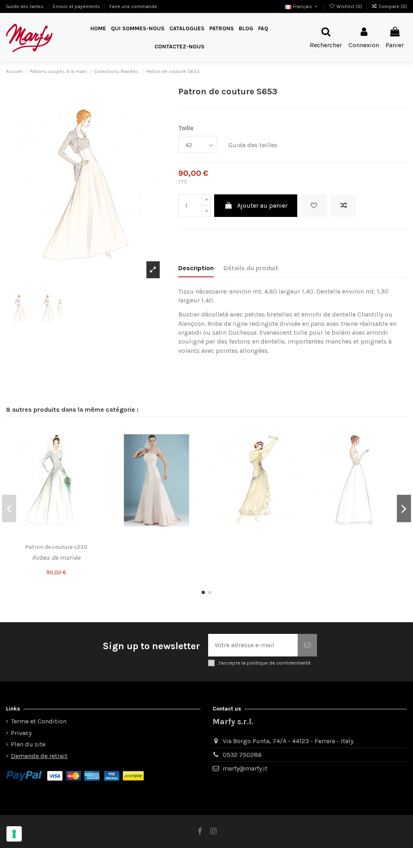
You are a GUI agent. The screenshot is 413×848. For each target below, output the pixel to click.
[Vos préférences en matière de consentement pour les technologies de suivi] (14, 834)
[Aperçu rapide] (96, 463)
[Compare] (96, 448)
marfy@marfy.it (245, 768)
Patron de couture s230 (56, 547)
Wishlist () (349, 6)
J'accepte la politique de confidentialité (264, 663)
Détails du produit (250, 268)
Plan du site (28, 744)
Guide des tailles (25, 6)
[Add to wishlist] (314, 205)
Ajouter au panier (262, 205)
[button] (221, 29)
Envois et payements (77, 6)
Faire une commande (133, 6)
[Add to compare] (344, 205)
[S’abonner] (307, 645)
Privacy (21, 733)
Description (196, 268)
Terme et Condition (39, 721)
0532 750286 (242, 754)
